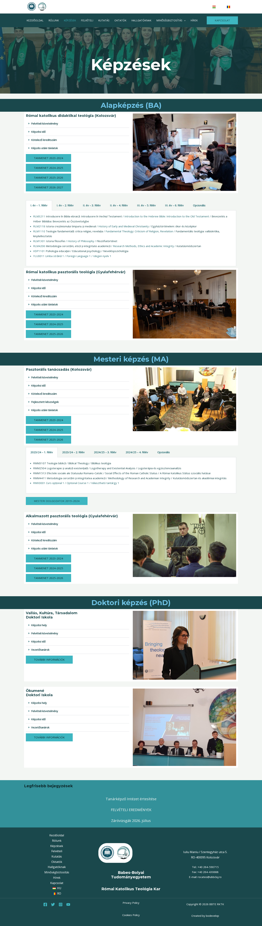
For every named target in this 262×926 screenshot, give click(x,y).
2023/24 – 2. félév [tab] (73, 452)
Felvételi (87, 20)
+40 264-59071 (207, 867)
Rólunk (53, 20)
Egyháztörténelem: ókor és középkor (174, 226)
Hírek (194, 20)
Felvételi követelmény (44, 123)
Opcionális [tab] (199, 205)
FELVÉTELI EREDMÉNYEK (131, 809)
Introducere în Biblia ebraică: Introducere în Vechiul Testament (84, 216)
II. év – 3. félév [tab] (92, 205)
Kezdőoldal (35, 20)
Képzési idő (38, 131)
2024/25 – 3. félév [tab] (105, 452)
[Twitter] (53, 904)
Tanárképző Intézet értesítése (131, 799)
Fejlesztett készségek (45, 402)
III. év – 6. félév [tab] (174, 205)
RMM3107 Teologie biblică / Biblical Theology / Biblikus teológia (72, 463)
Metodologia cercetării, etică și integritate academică (78, 246)
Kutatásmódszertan (188, 246)
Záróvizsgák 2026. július (131, 820)
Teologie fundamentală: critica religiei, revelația (74, 231)
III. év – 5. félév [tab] (146, 205)
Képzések (70, 20)
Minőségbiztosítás (169, 20)
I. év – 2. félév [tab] (65, 205)
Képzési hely (39, 625)
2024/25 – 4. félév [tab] (137, 452)
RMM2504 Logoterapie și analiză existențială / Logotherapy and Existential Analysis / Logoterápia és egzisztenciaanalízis (107, 468)
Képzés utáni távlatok (44, 148)
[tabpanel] (131, 238)
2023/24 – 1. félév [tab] (41, 452)
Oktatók (120, 20)
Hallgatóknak (141, 20)
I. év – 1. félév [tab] (38, 205)
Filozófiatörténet (107, 241)
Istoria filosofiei (55, 241)
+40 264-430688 (208, 872)
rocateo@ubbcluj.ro (210, 877)
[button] (184, 20)
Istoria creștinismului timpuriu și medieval (71, 226)
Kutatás (103, 20)
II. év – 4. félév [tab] (119, 205)
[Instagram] (61, 904)
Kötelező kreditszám (44, 140)
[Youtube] (68, 904)
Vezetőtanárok (40, 649)
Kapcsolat (56, 883)
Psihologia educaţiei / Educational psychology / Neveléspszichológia (87, 251)
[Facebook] (45, 904)
